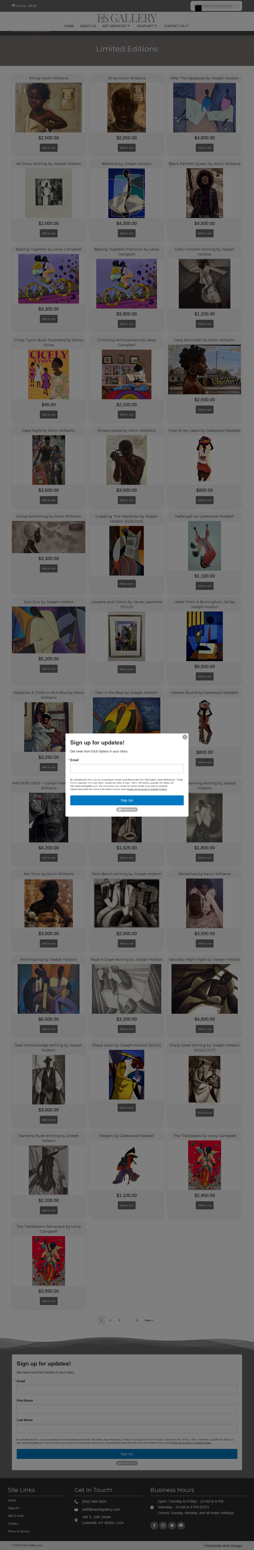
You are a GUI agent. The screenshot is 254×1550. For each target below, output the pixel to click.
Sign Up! (127, 800)
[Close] (185, 737)
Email (74, 760)
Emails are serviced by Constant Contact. (147, 789)
